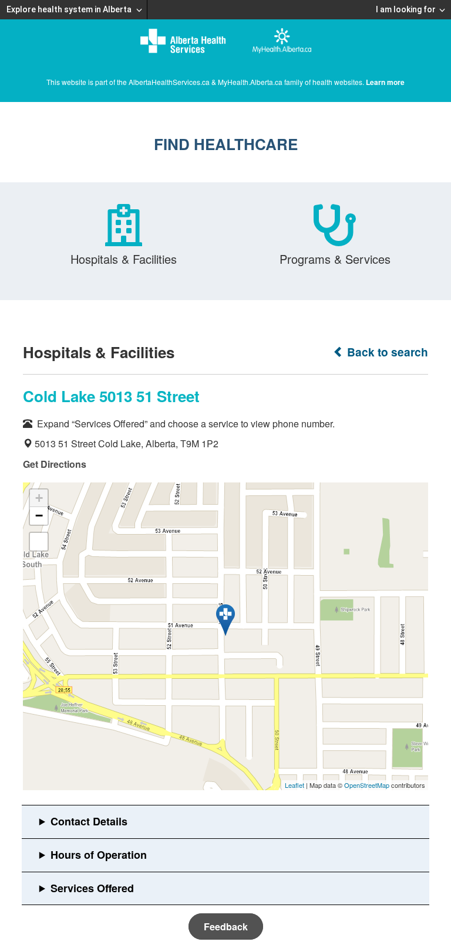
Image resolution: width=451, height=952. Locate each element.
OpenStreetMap (366, 785)
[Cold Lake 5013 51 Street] (225, 620)
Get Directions (54, 464)
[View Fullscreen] (39, 541)
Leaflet (294, 785)
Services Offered (92, 888)
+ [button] (39, 498)
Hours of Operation (99, 854)
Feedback (226, 926)
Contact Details (89, 821)
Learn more (385, 82)
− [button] (39, 515)
